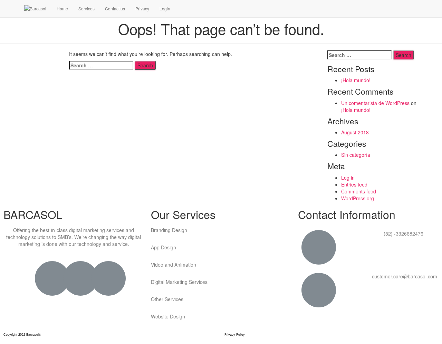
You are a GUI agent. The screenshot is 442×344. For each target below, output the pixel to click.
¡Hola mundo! (356, 80)
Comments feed (358, 191)
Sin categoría (355, 154)
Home (62, 8)
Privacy (142, 8)
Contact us (115, 8)
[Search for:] (101, 65)
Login (165, 8)
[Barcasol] (35, 8)
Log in (348, 177)
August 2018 (355, 132)
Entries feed (354, 184)
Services (86, 8)
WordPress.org (357, 198)
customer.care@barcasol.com (404, 276)
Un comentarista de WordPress (375, 102)
